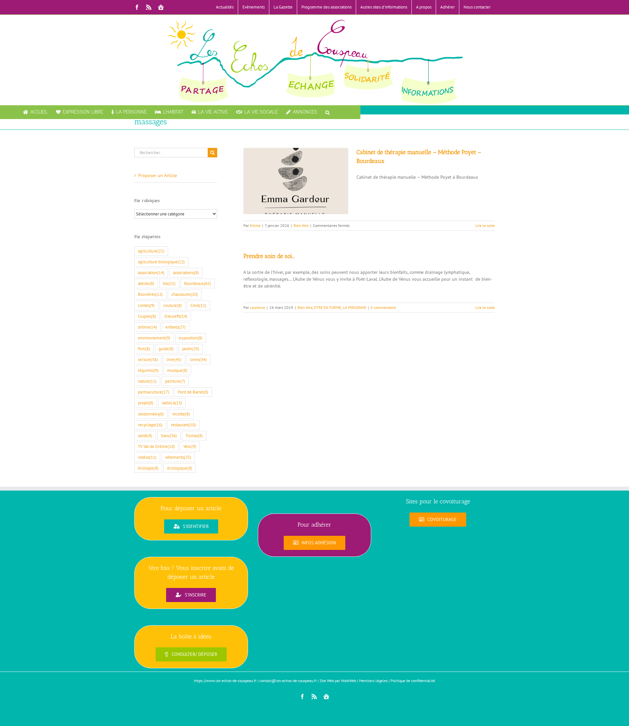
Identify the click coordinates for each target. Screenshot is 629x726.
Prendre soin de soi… (269, 256)
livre (173, 359)
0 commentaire (383, 307)
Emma (255, 225)
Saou (169, 435)
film (144, 348)
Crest (198, 305)
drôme (147, 327)
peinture (175, 381)
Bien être (301, 225)
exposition (190, 337)
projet (145, 402)
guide (166, 348)
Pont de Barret (193, 391)
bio (169, 283)
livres (198, 359)
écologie (148, 468)
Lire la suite (485, 225)
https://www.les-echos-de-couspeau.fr (225, 680)
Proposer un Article (157, 175)
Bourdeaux (197, 283)
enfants (175, 327)
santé (145, 435)
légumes (148, 370)
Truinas (194, 435)
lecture (148, 359)
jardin (190, 348)
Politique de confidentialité (413, 680)
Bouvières (150, 294)
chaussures (184, 294)
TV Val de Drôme (156, 446)
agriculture (151, 250)
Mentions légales (373, 680)
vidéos (147, 457)
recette (181, 413)
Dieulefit (175, 316)
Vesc (189, 446)
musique (177, 370)
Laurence (257, 307)
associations (186, 272)
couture (172, 305)
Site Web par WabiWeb (338, 680)
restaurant (183, 424)
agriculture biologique (161, 261)
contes (146, 305)
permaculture (153, 391)
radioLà (172, 402)
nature (147, 381)
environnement (154, 337)
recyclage (150, 424)
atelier (146, 283)
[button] (327, 112)
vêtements (178, 457)
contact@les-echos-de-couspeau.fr (288, 680)
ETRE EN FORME (327, 307)
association (151, 272)
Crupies (147, 316)
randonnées (151, 413)
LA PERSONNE (354, 307)
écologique (179, 468)
